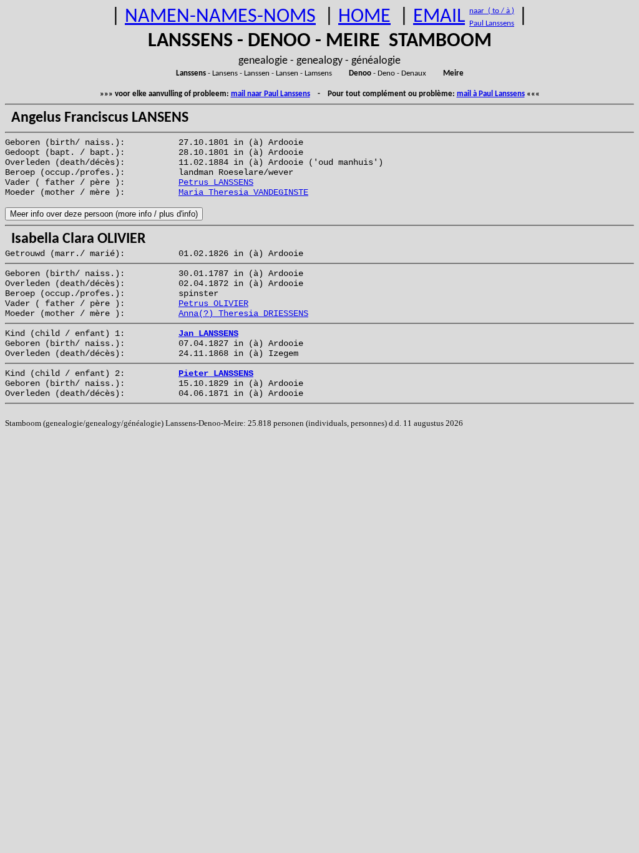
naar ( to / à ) (491, 11)
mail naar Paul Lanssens (270, 94)
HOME (364, 17)
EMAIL (439, 17)
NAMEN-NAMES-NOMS (220, 17)
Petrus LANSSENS (215, 182)
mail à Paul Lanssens (491, 94)
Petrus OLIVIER (213, 303)
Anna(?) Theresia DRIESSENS (243, 313)
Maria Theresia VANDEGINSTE (243, 192)
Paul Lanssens (491, 23)
